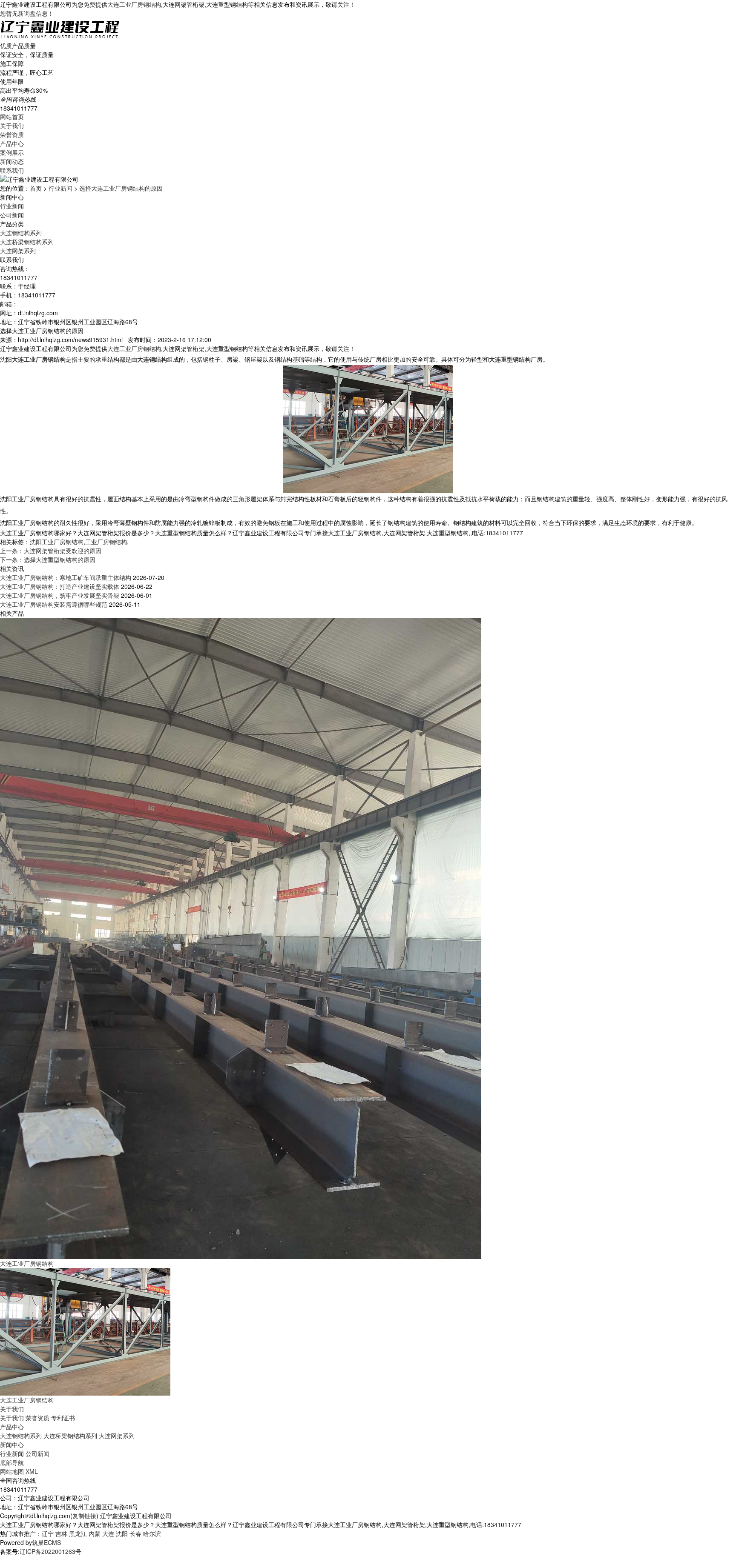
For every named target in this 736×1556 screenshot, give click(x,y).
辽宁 (48, 1533)
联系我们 (12, 170)
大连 (108, 1533)
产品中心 (12, 143)
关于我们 (12, 125)
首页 (36, 188)
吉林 (61, 1533)
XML (32, 1471)
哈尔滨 (152, 1533)
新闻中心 (12, 1444)
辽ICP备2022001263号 (50, 1551)
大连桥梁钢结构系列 (27, 241)
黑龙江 (78, 1533)
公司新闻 (12, 215)
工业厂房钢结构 (106, 541)
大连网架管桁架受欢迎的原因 (62, 550)
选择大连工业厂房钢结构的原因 (121, 188)
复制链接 (84, 1515)
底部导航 (12, 1462)
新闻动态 (12, 161)
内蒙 (95, 1533)
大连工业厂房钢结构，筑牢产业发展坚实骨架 (59, 595)
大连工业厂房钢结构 (134, 4)
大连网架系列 (18, 250)
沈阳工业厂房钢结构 (56, 541)
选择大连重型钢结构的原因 (59, 559)
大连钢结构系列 (21, 232)
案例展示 (12, 152)
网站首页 (12, 116)
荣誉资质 (12, 134)
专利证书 (63, 1417)
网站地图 (12, 1471)
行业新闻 (60, 188)
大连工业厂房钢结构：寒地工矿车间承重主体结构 (65, 577)
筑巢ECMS (46, 1542)
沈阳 (122, 1533)
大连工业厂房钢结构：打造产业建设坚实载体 (59, 586)
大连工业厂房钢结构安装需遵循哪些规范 (53, 604)
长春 (135, 1533)
